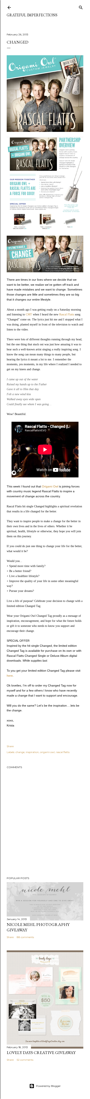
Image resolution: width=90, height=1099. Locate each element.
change (19, 752)
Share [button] (10, 746)
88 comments (25, 937)
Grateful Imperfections (32, 15)
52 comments (25, 1059)
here (10, 675)
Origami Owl (50, 486)
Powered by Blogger (48, 1085)
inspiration (32, 752)
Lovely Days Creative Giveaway (41, 1052)
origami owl (47, 752)
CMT (29, 314)
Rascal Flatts (66, 314)
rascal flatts (62, 752)
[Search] (80, 7)
